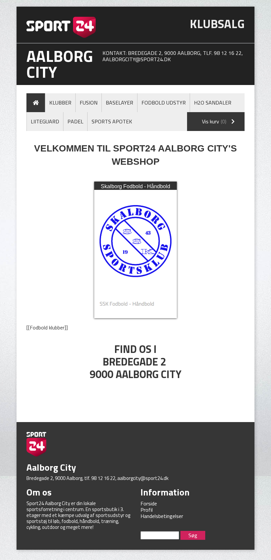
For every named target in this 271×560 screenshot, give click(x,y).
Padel (75, 121)
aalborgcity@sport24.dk (136, 59)
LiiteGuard (45, 121)
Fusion (88, 103)
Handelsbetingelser (161, 516)
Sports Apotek (112, 121)
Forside (148, 503)
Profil (146, 510)
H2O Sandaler (212, 103)
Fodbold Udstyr (163, 103)
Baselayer (119, 103)
